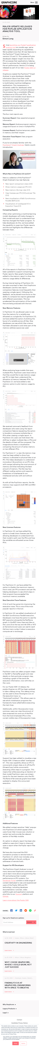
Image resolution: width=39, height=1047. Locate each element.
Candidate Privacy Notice (19, 1023)
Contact (19, 1020)
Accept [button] (15, 1043)
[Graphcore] (9, 2)
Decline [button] (23, 1043)
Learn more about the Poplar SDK (16, 900)
